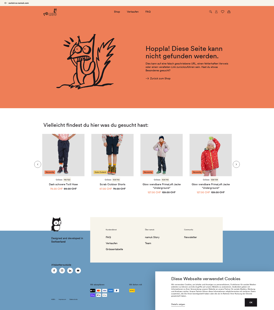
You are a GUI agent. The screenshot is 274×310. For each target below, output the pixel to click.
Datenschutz (73, 299)
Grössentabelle (114, 249)
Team (148, 243)
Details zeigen (178, 304)
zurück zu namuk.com (19, 3)
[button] (210, 12)
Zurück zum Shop (160, 78)
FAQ (108, 237)
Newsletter (190, 237)
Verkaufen (111, 243)
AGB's (53, 299)
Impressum (62, 299)
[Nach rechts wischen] (37, 164)
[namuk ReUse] (50, 12)
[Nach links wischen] (236, 164)
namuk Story (152, 237)
